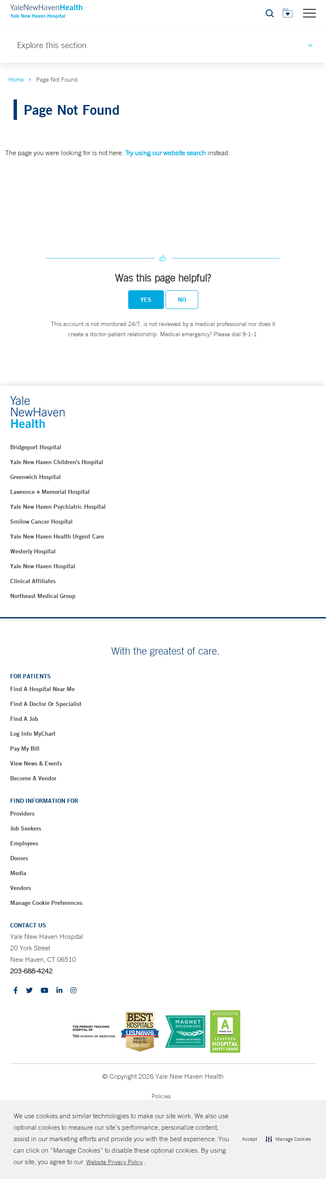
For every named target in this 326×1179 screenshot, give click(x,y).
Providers (22, 813)
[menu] (309, 13)
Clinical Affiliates (33, 581)
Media (18, 873)
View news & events (36, 763)
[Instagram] (73, 990)
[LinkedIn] (59, 990)
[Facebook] (16, 990)
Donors (19, 858)
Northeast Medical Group (43, 596)
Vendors (20, 888)
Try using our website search (165, 152)
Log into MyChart (33, 733)
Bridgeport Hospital (35, 447)
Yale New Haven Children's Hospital (56, 462)
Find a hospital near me (42, 689)
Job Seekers (25, 828)
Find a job (24, 719)
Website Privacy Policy (114, 1162)
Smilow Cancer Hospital (41, 521)
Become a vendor (33, 778)
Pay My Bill (24, 748)
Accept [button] (249, 1139)
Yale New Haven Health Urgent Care (57, 536)
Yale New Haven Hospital (42, 566)
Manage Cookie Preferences (46, 903)
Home (16, 79)
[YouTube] (44, 990)
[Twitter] (29, 990)
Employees (24, 843)
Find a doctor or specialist (46, 704)
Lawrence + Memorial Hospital (50, 492)
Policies (161, 1096)
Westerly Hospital (33, 551)
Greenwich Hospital (35, 477)
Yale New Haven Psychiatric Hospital (58, 506)
